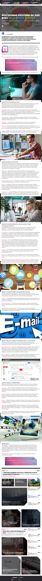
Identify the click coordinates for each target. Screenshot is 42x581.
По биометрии (33, 497)
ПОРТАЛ (14, 577)
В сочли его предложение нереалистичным (34, 490)
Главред (3, 249)
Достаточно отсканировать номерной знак (33, 536)
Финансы (29, 495)
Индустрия (4, 529)
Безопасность (33, 2)
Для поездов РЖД (30, 572)
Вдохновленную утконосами (32, 548)
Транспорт (6, 3)
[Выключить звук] (23, 30)
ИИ (15, 2)
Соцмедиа (24, 2)
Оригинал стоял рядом (33, 554)
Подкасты (24, 3)
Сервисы (3, 13)
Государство (6, 2)
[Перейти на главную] (7, 0)
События (7, 470)
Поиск (33, 0)
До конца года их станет (33, 505)
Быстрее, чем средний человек (21, 482)
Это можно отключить (7, 483)
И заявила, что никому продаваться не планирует (14, 532)
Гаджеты (4, 520)
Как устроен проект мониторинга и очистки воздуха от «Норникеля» (12, 503)
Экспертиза (6, 13)
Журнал (33, 3)
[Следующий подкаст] (5, 30)
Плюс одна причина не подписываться (21, 474)
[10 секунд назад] (3, 30)
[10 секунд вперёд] (4, 30)
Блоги (15, 3)
